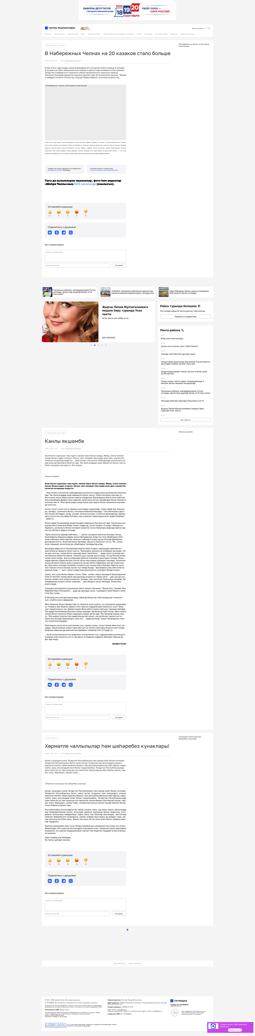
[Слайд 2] (94, 345)
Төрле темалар (134, 963)
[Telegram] (64, 233)
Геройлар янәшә (187, 34)
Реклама (148, 34)
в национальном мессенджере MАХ (104, 170)
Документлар (119, 963)
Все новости (186, 420)
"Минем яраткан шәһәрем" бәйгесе (118, 34)
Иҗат (139, 34)
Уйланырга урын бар (56, 433)
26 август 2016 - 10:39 (51, 753)
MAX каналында (85, 184)
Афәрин (174, 34)
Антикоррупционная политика (55, 1023)
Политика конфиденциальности (56, 1027)
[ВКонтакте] (50, 233)
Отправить (119, 265)
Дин (83, 34)
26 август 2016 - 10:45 (51, 448)
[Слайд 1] (91, 345)
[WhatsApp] (71, 233)
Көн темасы (52, 738)
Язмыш (48, 34)
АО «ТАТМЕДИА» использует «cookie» (58, 1024)
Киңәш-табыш (94, 34)
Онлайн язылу (161, 34)
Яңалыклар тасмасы (56, 45)
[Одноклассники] (57, 233)
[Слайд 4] (102, 345)
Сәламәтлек (73, 34)
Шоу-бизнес (59, 34)
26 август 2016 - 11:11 (51, 60)
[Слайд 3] (98, 345)
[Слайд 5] (105, 345)
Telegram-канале (56, 170)
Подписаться (235, 1030)
